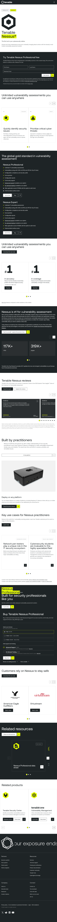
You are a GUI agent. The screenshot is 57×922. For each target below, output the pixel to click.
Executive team (4, 889)
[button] (50, 103)
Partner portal (4, 865)
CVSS (47, 133)
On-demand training (10, 185)
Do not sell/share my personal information (18, 904)
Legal (29, 904)
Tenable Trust (33, 872)
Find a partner (4, 862)
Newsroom (3, 891)
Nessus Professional (13, 164)
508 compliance (35, 904)
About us (3, 886)
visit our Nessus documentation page (38, 579)
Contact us (32, 886)
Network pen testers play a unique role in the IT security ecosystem (15, 545)
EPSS (31, 135)
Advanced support (9, 183)
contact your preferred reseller (33, 581)
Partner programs (5, 867)
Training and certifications (35, 865)
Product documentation (35, 867)
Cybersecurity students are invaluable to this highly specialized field (42, 545)
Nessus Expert (10, 202)
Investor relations (5, 894)
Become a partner (5, 860)
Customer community (34, 870)
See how (4, 302)
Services (32, 860)
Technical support (34, 862)
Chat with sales (33, 891)
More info (31, 648)
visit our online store (47, 581)
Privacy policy (4, 904)
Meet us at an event (34, 894)
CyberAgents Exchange (35, 875)
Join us (31, 896)
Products (5, 10)
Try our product (33, 889)
